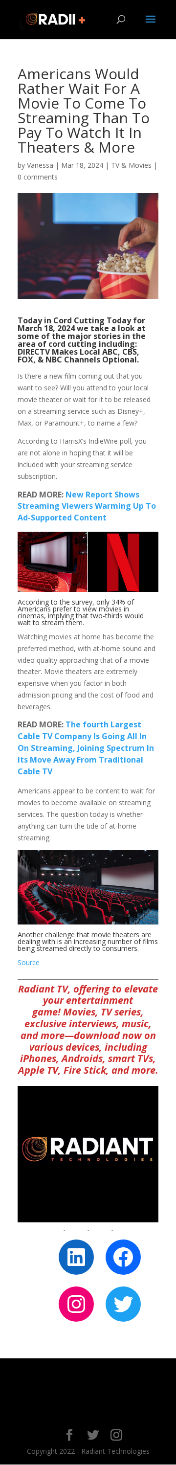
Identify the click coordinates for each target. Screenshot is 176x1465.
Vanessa (40, 165)
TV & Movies (131, 165)
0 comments (38, 176)
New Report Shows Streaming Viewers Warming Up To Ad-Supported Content (87, 506)
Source (29, 962)
